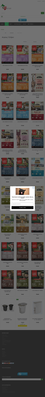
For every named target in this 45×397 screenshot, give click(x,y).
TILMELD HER (22, 207)
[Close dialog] (33, 188)
